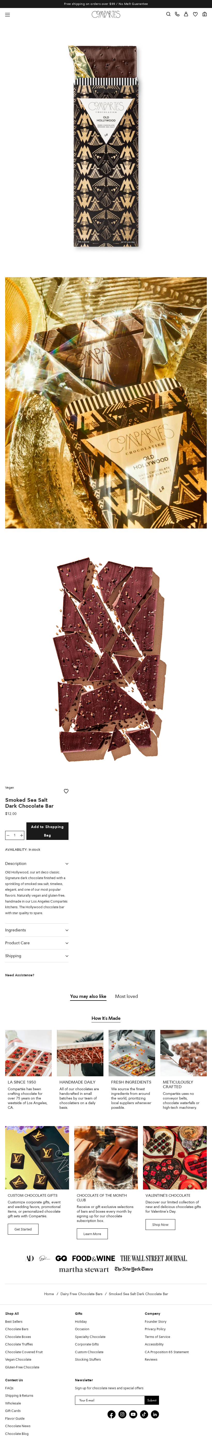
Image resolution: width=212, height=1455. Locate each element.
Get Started (23, 1229)
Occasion (82, 1329)
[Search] (168, 14)
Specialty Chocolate (90, 1337)
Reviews (151, 1359)
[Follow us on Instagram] (122, 1414)
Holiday (81, 1322)
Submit (151, 1400)
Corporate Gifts (87, 1344)
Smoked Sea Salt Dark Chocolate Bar (138, 1294)
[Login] (186, 14)
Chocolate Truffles (19, 1344)
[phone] (177, 14)
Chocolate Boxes (18, 1337)
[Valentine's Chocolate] (175, 1158)
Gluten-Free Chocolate (22, 1367)
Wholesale (13, 1403)
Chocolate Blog (17, 1434)
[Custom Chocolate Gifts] (37, 1158)
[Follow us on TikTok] (144, 1414)
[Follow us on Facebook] (111, 1414)
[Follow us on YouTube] (133, 1414)
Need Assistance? (19, 975)
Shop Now (160, 1225)
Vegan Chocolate (18, 1359)
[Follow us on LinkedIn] (155, 1414)
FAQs (9, 1388)
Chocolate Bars (16, 1329)
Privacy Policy (155, 1329)
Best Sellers (13, 1322)
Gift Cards (13, 1411)
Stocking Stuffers (88, 1359)
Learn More (92, 1234)
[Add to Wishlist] (66, 791)
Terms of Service (157, 1337)
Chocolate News (18, 1426)
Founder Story (155, 1322)
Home (49, 1294)
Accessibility (154, 1344)
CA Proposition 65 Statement (167, 1352)
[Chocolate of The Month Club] (106, 1158)
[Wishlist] (195, 14)
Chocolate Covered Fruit (24, 1352)
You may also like (88, 996)
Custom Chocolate (89, 1352)
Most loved (126, 996)
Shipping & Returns (19, 1396)
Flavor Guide (15, 1418)
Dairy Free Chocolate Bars (81, 1294)
